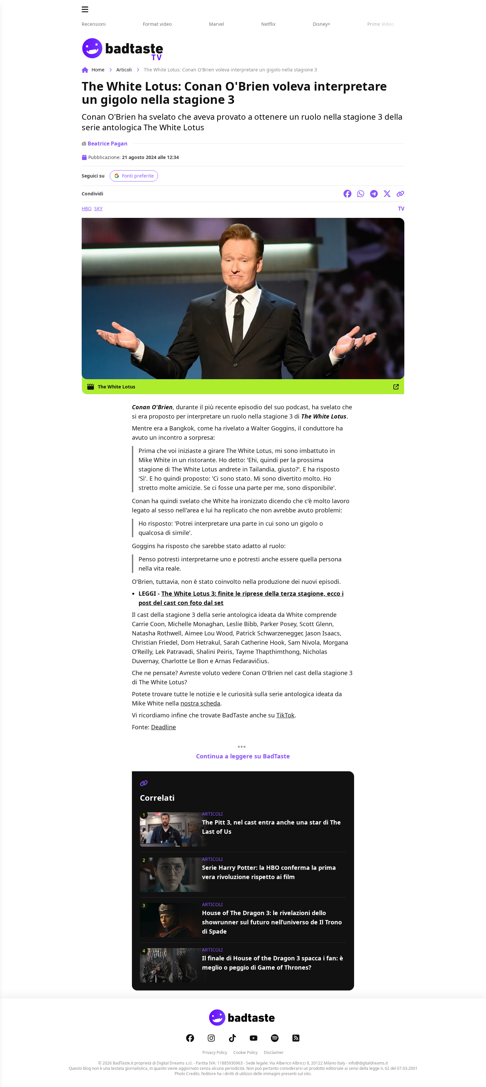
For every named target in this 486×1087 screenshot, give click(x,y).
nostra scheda (200, 703)
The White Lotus (116, 386)
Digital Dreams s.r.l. (174, 1063)
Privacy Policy (214, 1052)
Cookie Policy (245, 1052)
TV (401, 208)
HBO (87, 208)
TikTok (285, 715)
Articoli (124, 69)
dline (169, 727)
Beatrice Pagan (108, 143)
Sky (98, 208)
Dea (156, 727)
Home (98, 69)
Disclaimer (274, 1052)
